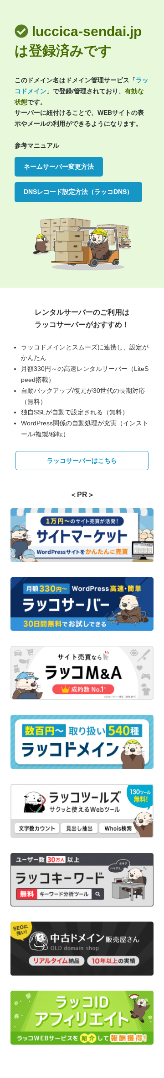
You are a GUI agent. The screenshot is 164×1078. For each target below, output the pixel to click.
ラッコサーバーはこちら (82, 460)
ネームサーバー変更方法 (59, 166)
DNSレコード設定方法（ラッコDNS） (78, 191)
